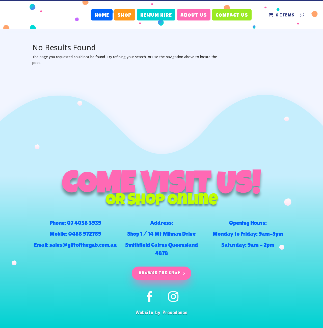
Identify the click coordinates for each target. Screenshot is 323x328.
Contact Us (232, 15)
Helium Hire (156, 15)
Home (102, 15)
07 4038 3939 (84, 222)
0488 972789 (84, 233)
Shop (125, 15)
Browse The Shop (160, 273)
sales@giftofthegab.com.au (83, 244)
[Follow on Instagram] (173, 297)
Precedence (175, 312)
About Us (193, 15)
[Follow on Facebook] (150, 297)
